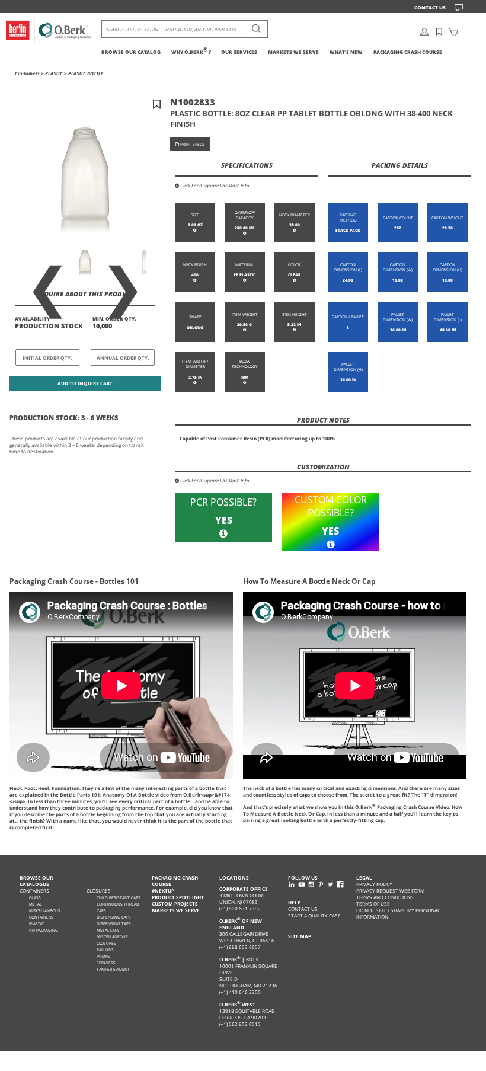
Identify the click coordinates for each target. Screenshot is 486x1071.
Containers (27, 73)
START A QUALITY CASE (314, 915)
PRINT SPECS (191, 144)
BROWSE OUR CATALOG (131, 52)
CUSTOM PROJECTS (175, 903)
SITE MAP (299, 936)
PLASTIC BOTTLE (85, 73)
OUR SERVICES (239, 52)
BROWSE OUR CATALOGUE (36, 880)
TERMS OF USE (373, 903)
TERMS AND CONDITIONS (385, 897)
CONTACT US (430, 7)
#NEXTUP (163, 890)
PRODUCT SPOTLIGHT (178, 897)
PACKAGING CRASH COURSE (407, 52)
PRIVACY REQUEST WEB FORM (390, 890)
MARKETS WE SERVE (293, 52)
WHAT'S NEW (346, 52)
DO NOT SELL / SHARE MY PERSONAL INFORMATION (398, 913)
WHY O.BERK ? (191, 52)
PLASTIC (54, 73)
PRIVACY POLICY (374, 884)
